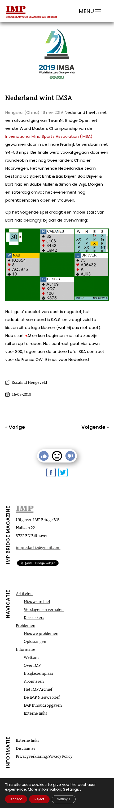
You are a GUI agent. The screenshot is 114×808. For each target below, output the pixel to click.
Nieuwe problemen (41, 633)
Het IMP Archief (38, 689)
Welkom (31, 657)
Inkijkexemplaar (38, 673)
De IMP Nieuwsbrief (42, 697)
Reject (39, 799)
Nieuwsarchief (37, 601)
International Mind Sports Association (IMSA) (49, 136)
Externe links (35, 713)
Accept (16, 799)
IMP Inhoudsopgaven (43, 705)
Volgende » (95, 427)
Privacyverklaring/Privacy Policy (44, 756)
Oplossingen (35, 641)
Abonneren (34, 681)
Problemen (25, 625)
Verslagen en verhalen (44, 609)
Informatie (25, 649)
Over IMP (32, 665)
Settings (71, 789)
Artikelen (24, 593)
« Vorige (15, 427)
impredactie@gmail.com (38, 547)
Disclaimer (25, 748)
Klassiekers (34, 617)
